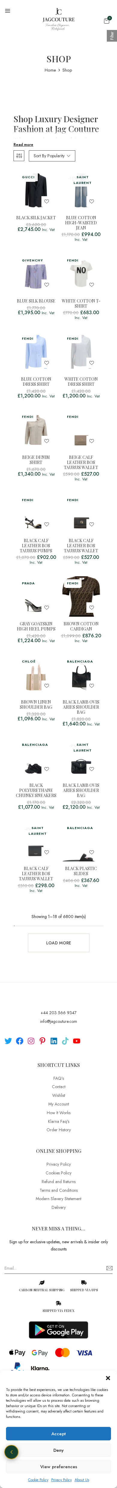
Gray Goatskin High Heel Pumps (36, 626)
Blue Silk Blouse (36, 301)
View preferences (58, 1466)
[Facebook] (19, 1041)
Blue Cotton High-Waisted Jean (81, 222)
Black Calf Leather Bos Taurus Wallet (81, 545)
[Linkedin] (54, 1041)
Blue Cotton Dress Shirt (36, 382)
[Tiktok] (65, 1041)
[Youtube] (76, 1041)
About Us (82, 1480)
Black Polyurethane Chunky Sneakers (36, 790)
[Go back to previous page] (11, 1452)
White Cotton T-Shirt (81, 304)
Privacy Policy (61, 1480)
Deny (58, 1450)
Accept (58, 1433)
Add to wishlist (46, 201)
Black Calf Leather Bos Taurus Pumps (36, 545)
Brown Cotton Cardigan (81, 626)
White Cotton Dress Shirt (81, 382)
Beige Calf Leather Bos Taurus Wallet (81, 462)
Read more (23, 144)
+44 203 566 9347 (58, 1013)
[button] (108, 1378)
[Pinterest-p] (42, 1041)
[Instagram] (31, 1041)
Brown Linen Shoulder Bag (36, 705)
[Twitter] (8, 1041)
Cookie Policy (38, 1480)
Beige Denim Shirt (36, 460)
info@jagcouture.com (58, 1021)
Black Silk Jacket (36, 217)
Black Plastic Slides (81, 871)
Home (50, 70)
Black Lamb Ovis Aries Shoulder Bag (81, 707)
